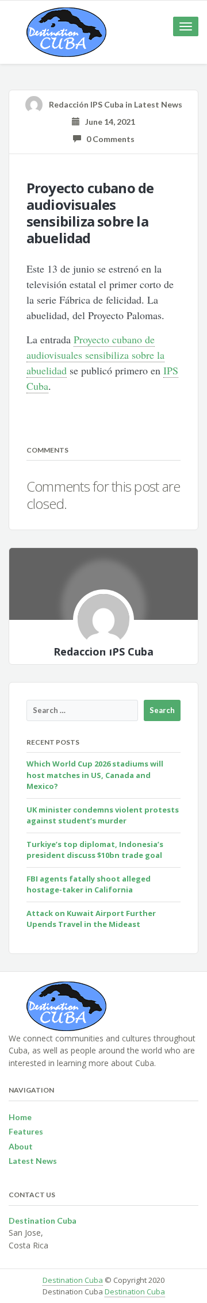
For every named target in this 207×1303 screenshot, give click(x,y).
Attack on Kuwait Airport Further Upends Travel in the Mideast (91, 919)
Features (26, 1131)
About (21, 1146)
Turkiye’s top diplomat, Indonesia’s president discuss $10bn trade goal (94, 850)
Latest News (158, 104)
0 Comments (108, 139)
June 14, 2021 (107, 122)
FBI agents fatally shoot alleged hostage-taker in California (88, 884)
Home (20, 1117)
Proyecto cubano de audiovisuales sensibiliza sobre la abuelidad (95, 354)
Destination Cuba (73, 1280)
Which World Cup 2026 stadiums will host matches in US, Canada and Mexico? (94, 774)
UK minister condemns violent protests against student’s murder (102, 815)
